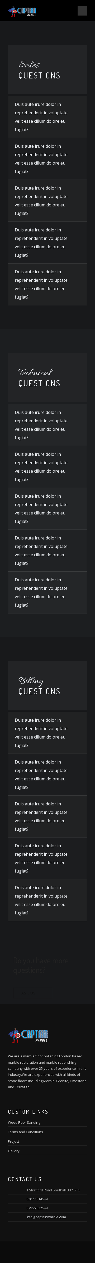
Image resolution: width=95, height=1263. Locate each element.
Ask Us (28, 992)
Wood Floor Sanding (24, 1122)
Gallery (14, 1150)
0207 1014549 (37, 1199)
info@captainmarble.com (46, 1217)
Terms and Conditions (25, 1132)
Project (13, 1141)
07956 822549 (37, 1208)
